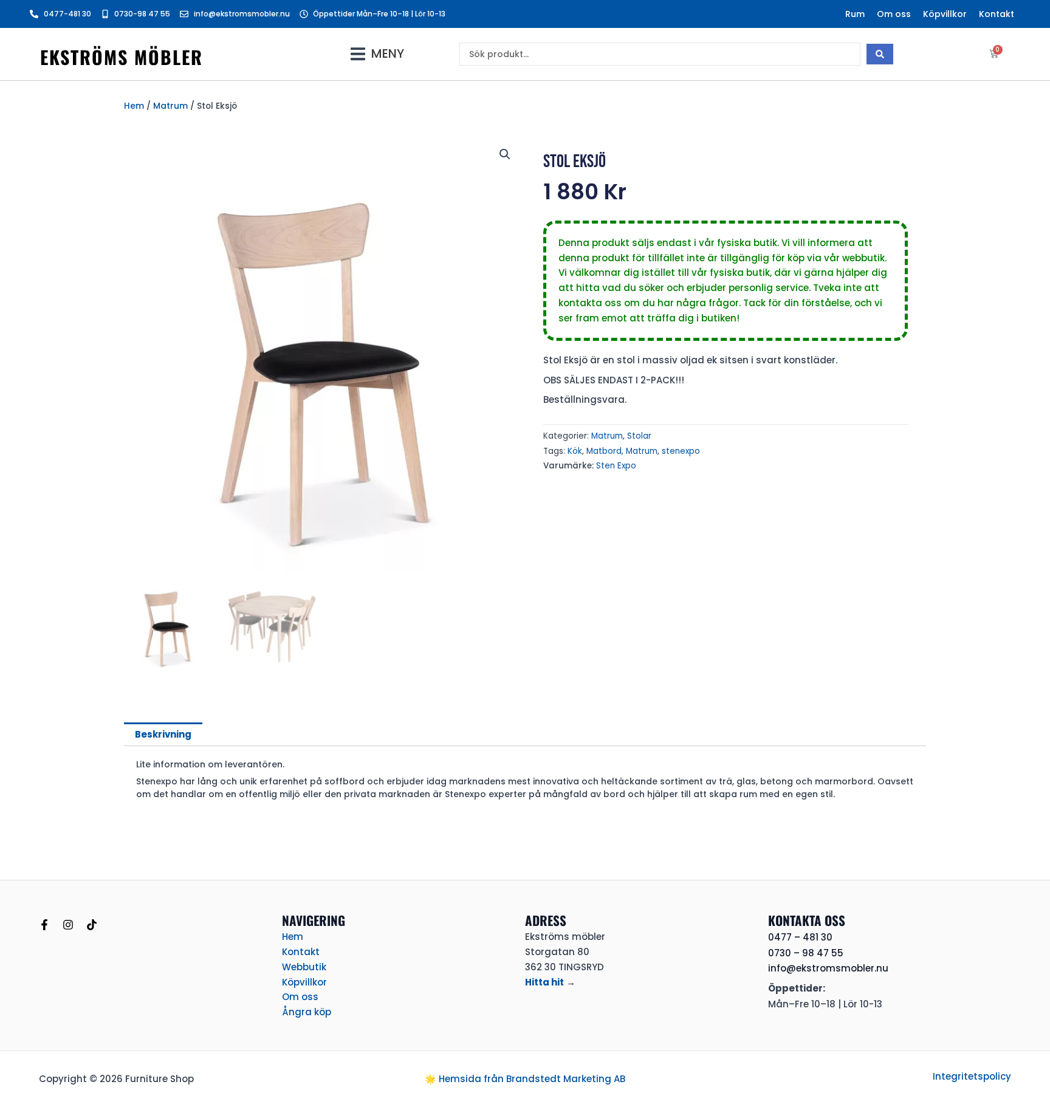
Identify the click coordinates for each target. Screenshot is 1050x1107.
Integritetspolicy (972, 1076)
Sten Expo (616, 465)
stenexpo (681, 451)
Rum (855, 14)
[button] (377, 53)
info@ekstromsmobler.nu (828, 968)
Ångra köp (306, 1012)
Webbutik (304, 967)
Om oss (894, 14)
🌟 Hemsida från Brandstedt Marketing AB (525, 1078)
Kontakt (996, 14)
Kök (575, 451)
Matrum (170, 106)
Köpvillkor (945, 14)
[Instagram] (68, 924)
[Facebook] (44, 924)
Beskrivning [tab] (163, 734)
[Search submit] (879, 54)
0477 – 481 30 (800, 937)
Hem (134, 106)
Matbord (604, 451)
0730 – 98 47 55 (805, 953)
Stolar (639, 436)
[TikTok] (91, 924)
